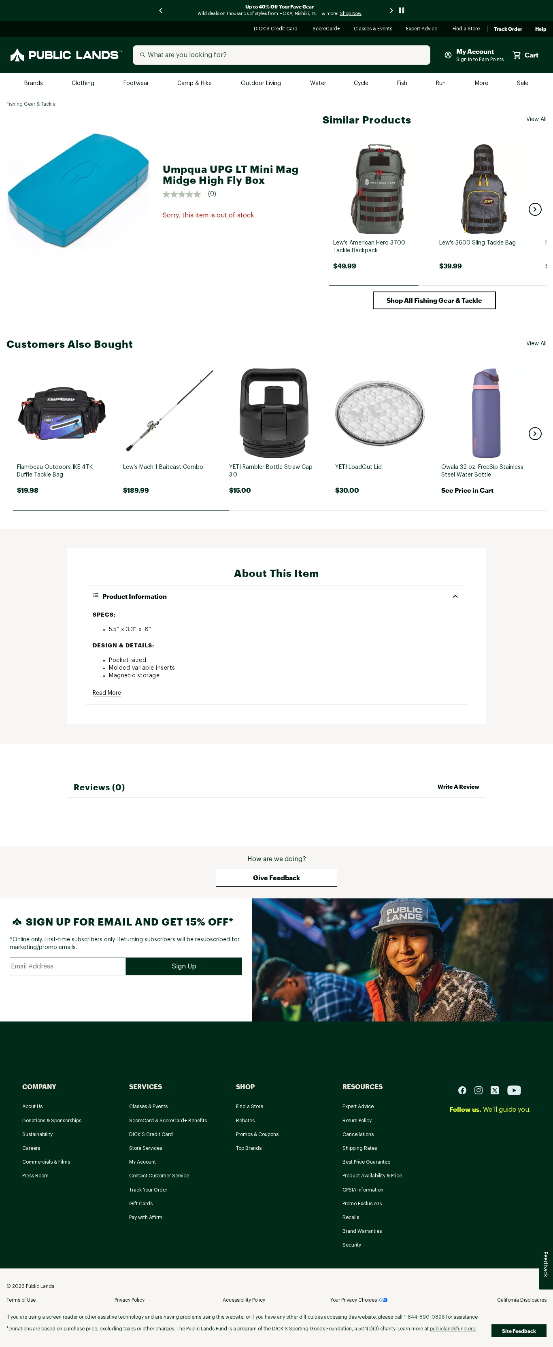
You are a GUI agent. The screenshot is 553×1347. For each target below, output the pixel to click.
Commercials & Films (46, 1162)
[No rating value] (185, 194)
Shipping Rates (359, 1148)
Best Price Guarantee (366, 1162)
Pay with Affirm (145, 1217)
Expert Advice (423, 29)
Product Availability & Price (372, 1175)
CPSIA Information (362, 1189)
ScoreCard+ (327, 29)
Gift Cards (141, 1203)
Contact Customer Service (159, 1175)
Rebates (245, 1120)
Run (441, 83)
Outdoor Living (262, 83)
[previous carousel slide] (161, 10)
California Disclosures (522, 1300)
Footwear (136, 83)
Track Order (508, 29)
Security (351, 1245)
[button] (535, 209)
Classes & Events (373, 29)
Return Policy (357, 1120)
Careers (31, 1148)
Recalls (350, 1217)
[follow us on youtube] (514, 1089)
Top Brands (249, 1148)
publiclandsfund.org (453, 1328)
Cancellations (358, 1134)
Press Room (35, 1175)
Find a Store (467, 29)
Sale (523, 83)
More (482, 83)
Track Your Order (148, 1189)
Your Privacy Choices (353, 1300)
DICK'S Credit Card (277, 29)
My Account (142, 1162)
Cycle (362, 83)
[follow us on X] (498, 1089)
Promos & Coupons (257, 1134)
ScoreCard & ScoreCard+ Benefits (168, 1120)
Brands (34, 83)
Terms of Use (21, 1300)
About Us (32, 1106)
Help (541, 29)
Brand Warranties (362, 1231)
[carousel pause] (401, 10)
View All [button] (536, 119)
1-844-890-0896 (424, 1317)
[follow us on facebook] (465, 1089)
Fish (402, 83)
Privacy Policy (130, 1300)
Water (318, 83)
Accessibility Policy (244, 1300)
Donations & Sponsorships (51, 1120)
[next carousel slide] (392, 10)
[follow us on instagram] (482, 1089)
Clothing (84, 83)
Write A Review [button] (458, 786)
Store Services (145, 1148)
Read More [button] (107, 693)
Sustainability (37, 1134)
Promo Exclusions (362, 1203)
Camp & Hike (195, 83)
